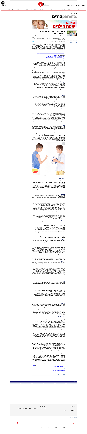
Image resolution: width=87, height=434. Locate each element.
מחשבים (64, 427)
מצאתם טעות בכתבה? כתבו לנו (59, 370)
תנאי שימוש (73, 410)
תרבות (73, 430)
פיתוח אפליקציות (37, 409)
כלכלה (73, 427)
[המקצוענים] (73, 418)
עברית (19, 408)
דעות (56, 427)
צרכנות (55, 428)
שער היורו (34, 408)
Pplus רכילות (64, 428)
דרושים (30, 408)
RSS (65, 410)
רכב (48, 428)
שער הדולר (40, 408)
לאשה (41, 428)
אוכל (48, 427)
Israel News (64, 409)
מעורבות (40, 427)
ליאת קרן (71, 13)
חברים (58, 374)
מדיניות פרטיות (72, 409)
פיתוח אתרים (44, 409)
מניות (45, 408)
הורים (75, 13)
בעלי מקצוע (25, 408)
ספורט (73, 428)
